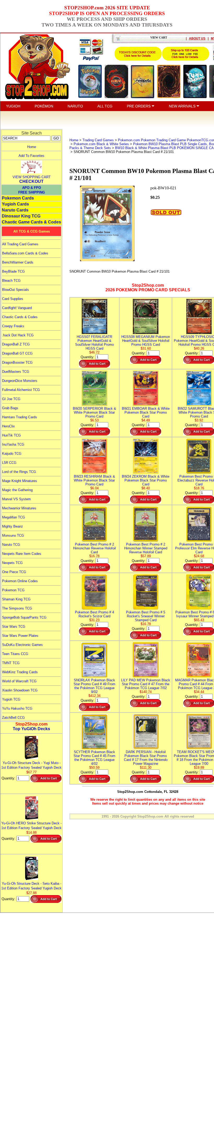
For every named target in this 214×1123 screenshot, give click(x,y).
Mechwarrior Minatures (19, 508)
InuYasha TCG (13, 444)
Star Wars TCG (13, 626)
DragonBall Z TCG (16, 344)
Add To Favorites (31, 156)
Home (31, 147)
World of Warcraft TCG (19, 681)
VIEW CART (158, 37)
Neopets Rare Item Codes (21, 554)
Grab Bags (10, 408)
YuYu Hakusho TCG (17, 708)
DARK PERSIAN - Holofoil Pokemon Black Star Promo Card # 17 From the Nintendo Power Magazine (146, 758)
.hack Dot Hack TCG (18, 335)
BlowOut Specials (15, 290)
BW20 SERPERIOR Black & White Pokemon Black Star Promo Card (94, 412)
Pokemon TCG (13, 590)
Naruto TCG (11, 545)
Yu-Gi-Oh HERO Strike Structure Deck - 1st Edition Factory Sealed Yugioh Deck (31, 825)
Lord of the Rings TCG (19, 472)
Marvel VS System (16, 499)
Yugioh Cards (15, 204)
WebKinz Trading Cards (20, 672)
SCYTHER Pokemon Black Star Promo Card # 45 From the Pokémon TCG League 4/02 (94, 758)
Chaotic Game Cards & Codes (31, 222)
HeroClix (8, 426)
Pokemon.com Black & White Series (101, 144)
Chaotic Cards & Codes (20, 317)
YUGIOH (13, 106)
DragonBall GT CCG (17, 353)
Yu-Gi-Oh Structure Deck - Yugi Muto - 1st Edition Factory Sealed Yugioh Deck (31, 765)
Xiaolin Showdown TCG (20, 690)
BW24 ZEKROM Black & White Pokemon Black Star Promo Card (145, 480)
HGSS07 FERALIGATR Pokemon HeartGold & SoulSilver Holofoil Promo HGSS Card (94, 342)
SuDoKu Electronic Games (22, 645)
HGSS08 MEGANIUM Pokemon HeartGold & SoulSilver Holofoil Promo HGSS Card (145, 340)
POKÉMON (44, 106)
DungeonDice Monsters (19, 381)
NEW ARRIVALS (183, 106)
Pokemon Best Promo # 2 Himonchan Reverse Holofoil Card (94, 548)
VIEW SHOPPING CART (32, 177)
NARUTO (75, 106)
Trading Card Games (98, 140)
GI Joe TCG (11, 399)
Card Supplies (12, 299)
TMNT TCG (11, 663)
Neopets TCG (12, 563)
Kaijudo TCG (11, 453)
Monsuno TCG (13, 535)
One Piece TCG (14, 572)
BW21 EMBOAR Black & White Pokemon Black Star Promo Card (146, 412)
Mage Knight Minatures (19, 481)
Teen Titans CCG (15, 654)
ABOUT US (197, 38)
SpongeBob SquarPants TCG (24, 617)
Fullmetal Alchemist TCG (21, 390)
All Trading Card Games (20, 244)
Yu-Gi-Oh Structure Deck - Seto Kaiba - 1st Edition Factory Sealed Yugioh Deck (31, 886)
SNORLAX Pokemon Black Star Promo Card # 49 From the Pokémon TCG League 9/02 (94, 686)
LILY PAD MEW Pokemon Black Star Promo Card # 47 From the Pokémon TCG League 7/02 (145, 684)
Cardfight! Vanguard (17, 308)
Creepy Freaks (13, 326)
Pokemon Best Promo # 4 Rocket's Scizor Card (94, 614)
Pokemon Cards (18, 198)
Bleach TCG (11, 281)
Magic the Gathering (17, 490)
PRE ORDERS (139, 106)
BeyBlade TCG (13, 271)
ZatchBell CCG (13, 718)
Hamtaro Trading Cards (19, 417)
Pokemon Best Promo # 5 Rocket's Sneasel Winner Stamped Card (145, 616)
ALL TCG (104, 106)
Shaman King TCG (16, 599)
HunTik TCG (11, 435)
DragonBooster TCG (17, 362)
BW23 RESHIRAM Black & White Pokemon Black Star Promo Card (94, 480)
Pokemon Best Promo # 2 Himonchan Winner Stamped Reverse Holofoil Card (145, 548)
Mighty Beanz (12, 526)
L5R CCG (9, 463)
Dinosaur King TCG (21, 216)
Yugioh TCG (11, 699)
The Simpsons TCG (17, 608)
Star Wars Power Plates (20, 636)
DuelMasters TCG (15, 372)
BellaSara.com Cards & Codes (25, 253)
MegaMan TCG (13, 517)
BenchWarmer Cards (17, 262)
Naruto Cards (15, 210)
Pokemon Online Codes (20, 581)
